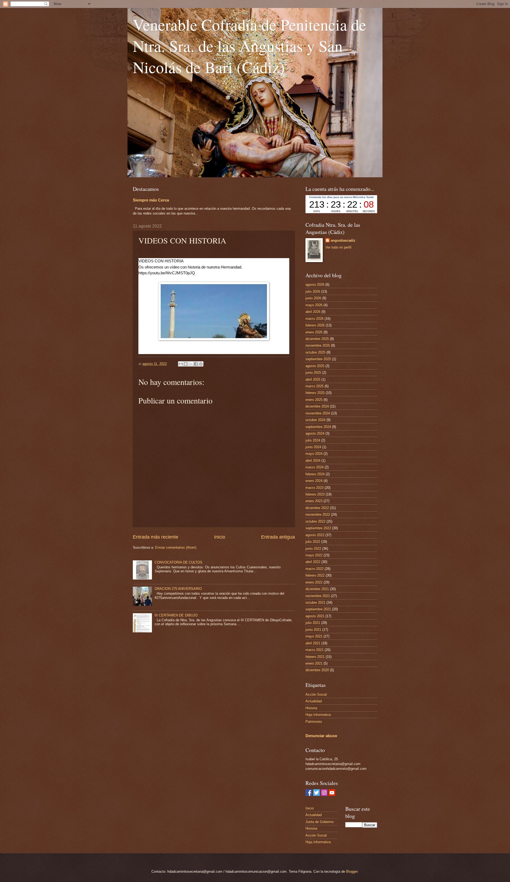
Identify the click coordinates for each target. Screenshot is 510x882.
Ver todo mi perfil (338, 247)
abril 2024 (312, 461)
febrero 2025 (315, 393)
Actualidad (313, 701)
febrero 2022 (315, 575)
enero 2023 (313, 501)
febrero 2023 (315, 494)
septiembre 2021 (318, 609)
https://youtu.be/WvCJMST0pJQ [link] (166, 273)
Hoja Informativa (318, 715)
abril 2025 (312, 379)
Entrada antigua (278, 537)
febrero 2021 (315, 657)
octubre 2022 (315, 521)
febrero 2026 (315, 325)
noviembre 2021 (317, 596)
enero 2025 (313, 400)
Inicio (219, 537)
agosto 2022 (314, 535)
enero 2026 (313, 332)
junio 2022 (313, 549)
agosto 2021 (314, 616)
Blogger (352, 871)
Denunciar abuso (321, 735)
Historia (311, 708)
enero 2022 (313, 582)
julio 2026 (312, 291)
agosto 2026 (314, 285)
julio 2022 (312, 542)
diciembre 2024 (317, 406)
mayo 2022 (313, 555)
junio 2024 (313, 447)
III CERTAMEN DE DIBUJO (176, 615)
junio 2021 (313, 630)
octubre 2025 (315, 352)
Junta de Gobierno (319, 822)
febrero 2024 (315, 474)
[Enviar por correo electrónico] (180, 364)
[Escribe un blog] (185, 364)
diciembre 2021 (317, 589)
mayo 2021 (313, 636)
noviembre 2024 (317, 413)
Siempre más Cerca (151, 200)
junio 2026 (313, 298)
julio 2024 (312, 440)
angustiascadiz (343, 240)
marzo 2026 (314, 319)
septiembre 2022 (318, 528)
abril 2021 (312, 643)
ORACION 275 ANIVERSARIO (178, 589)
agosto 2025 (314, 366)
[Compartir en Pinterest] (200, 364)
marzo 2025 (314, 386)
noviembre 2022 (317, 514)
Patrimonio (313, 722)
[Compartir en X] (190, 364)
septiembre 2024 (318, 427)
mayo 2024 (313, 454)
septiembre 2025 (318, 359)
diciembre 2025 (317, 339)
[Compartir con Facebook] (195, 364)
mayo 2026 (313, 305)
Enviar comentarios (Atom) (175, 547)
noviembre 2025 (317, 345)
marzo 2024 (314, 467)
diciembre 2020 (317, 670)
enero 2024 (313, 481)
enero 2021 (313, 663)
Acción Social (316, 694)
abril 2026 (312, 312)
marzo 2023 (314, 488)
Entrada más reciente (155, 537)
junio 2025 (313, 373)
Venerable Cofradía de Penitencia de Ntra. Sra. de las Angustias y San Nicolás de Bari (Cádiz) (249, 46)
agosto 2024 (314, 433)
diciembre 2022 (317, 508)
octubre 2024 (315, 420)
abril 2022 (312, 562)
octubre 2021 (315, 602)
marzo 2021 (314, 650)
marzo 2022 (314, 569)
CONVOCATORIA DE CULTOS (178, 562)
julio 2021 (312, 623)
